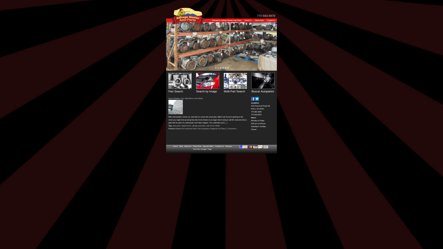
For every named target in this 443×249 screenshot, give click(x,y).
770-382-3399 (256, 112)
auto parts (176, 126)
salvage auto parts (198, 126)
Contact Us (271, 20)
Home (175, 146)
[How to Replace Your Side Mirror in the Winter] (175, 114)
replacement (186, 126)
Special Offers (208, 146)
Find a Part (259, 20)
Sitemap (228, 146)
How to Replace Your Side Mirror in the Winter (185, 98)
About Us (248, 20)
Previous (170, 46)
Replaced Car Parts (217, 129)
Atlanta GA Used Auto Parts (186, 129)
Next (272, 46)
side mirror (210, 126)
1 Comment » (231, 129)
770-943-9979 (266, 16)
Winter (217, 126)
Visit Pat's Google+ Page (202, 149)
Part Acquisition (203, 129)
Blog (181, 146)
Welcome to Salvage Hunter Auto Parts (226, 20)
